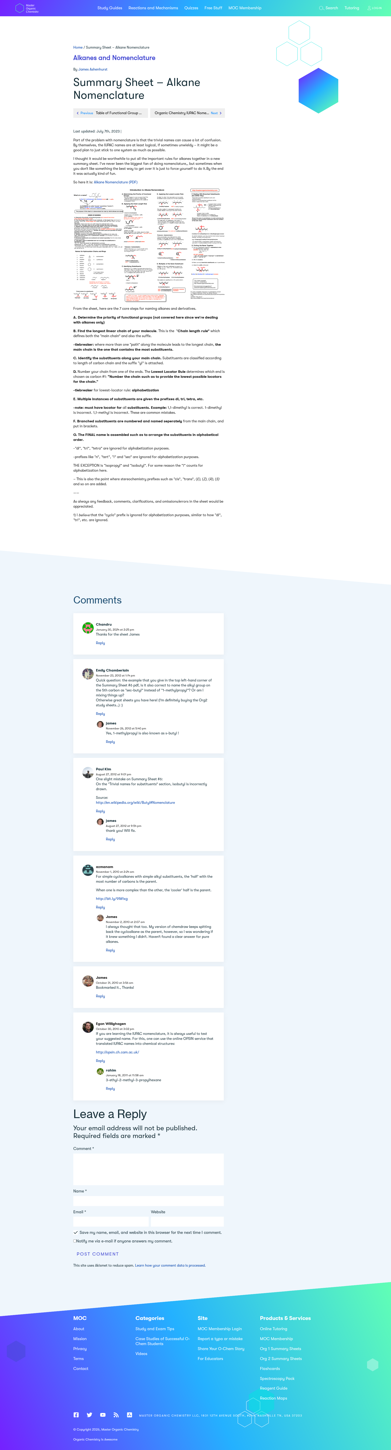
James (111, 917)
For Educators (210, 1358)
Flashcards (270, 1368)
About (78, 1329)
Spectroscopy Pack (277, 1378)
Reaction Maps (273, 1398)
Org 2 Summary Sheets (281, 1358)
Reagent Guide (273, 1388)
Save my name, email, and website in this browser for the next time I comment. (151, 1232)
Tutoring (352, 8)
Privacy (80, 1348)
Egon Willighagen (111, 1024)
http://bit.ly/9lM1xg (112, 899)
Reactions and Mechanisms (153, 8)
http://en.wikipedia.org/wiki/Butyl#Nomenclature (135, 803)
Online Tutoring (273, 1329)
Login (377, 8)
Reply (100, 643)
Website (158, 1212)
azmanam (104, 867)
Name (80, 1191)
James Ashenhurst (92, 69)
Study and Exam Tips (155, 1329)
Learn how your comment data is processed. (170, 1265)
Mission (80, 1338)
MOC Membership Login (220, 1329)
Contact (80, 1368)
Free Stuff (213, 8)
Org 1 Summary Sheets (280, 1348)
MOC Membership (245, 8)
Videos (141, 1353)
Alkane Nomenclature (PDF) (116, 182)
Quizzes (191, 8)
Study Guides (110, 8)
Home (78, 47)
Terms (78, 1358)
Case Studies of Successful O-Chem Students (163, 1341)
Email (79, 1212)
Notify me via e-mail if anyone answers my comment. (124, 1241)
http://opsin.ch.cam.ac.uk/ (117, 1052)
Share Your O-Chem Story (221, 1348)
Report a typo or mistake (220, 1338)
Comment (83, 1148)
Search (332, 8)
